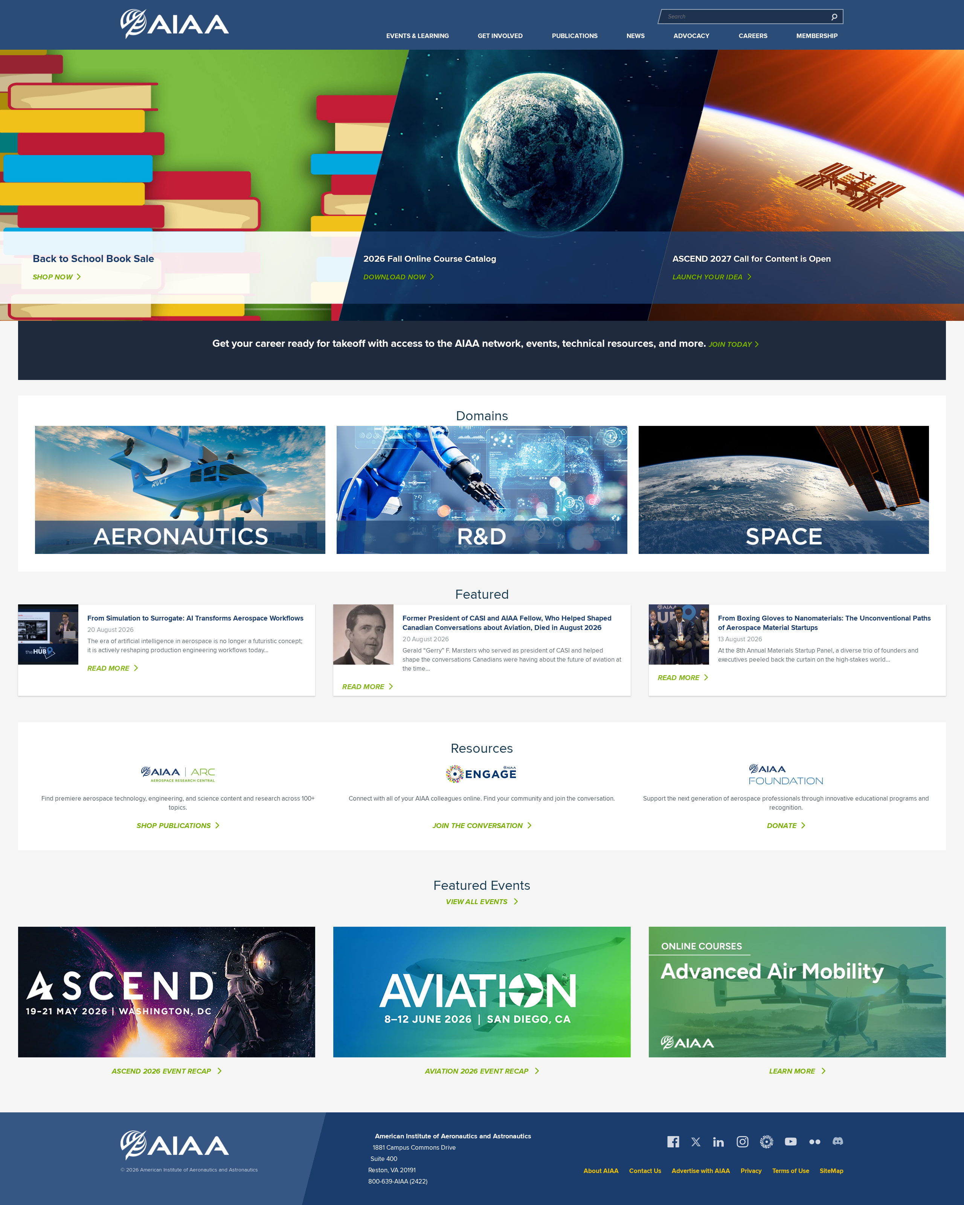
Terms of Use (790, 1171)
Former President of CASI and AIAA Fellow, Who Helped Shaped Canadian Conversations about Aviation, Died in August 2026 (507, 623)
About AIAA (601, 1171)
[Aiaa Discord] (838, 1142)
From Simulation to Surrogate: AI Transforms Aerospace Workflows (195, 618)
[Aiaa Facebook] (673, 1141)
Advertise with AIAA (701, 1171)
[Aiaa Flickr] (815, 1141)
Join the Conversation (478, 825)
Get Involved (500, 36)
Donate (781, 825)
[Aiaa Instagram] (742, 1141)
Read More (108, 668)
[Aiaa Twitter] (696, 1142)
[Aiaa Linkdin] (718, 1141)
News (636, 36)
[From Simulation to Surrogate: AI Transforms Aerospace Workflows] (48, 634)
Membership (817, 36)
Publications (575, 36)
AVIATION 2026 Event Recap (478, 1070)
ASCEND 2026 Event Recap (162, 1070)
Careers (753, 36)
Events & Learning (417, 36)
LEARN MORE (793, 1070)
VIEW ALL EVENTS (476, 901)
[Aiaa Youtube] (790, 1141)
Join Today (730, 344)
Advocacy (691, 36)
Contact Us (645, 1171)
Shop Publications (173, 825)
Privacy (751, 1171)
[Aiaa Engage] (766, 1141)
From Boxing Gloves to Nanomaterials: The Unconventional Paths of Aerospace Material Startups (824, 623)
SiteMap (832, 1171)
